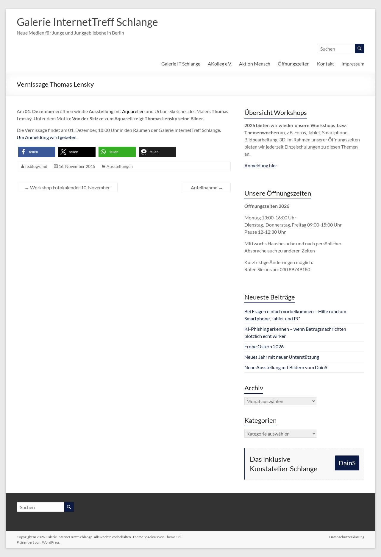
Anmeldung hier (260, 165)
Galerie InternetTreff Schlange (87, 21)
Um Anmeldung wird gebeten (46, 137)
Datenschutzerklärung (346, 537)
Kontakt (325, 63)
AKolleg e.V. (220, 63)
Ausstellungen (120, 166)
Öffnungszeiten (294, 63)
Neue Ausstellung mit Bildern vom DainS (285, 367)
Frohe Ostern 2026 (264, 346)
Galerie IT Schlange (180, 63)
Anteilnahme (207, 187)
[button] (36, 152)
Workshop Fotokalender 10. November (67, 187)
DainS (347, 463)
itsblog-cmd (36, 166)
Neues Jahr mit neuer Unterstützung (281, 357)
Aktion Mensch (254, 63)
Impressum (352, 63)
